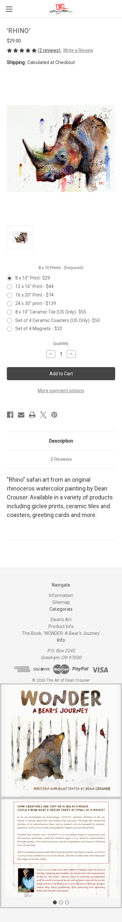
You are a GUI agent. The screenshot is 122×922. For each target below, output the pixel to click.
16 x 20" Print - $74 (34, 295)
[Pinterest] (54, 414)
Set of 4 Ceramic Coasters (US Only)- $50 (57, 320)
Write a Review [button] (78, 50)
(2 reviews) (49, 50)
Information (61, 595)
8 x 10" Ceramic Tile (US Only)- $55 (50, 312)
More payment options (61, 390)
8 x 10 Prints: (61, 267)
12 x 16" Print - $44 (34, 286)
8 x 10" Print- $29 (32, 278)
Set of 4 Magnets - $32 (38, 328)
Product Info (61, 626)
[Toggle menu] (9, 9)
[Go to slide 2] (61, 902)
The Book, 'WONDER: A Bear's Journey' (61, 633)
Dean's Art (61, 619)
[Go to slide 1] (55, 902)
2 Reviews (61, 459)
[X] (43, 414)
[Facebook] (10, 414)
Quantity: (61, 343)
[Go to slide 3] (67, 902)
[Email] (21, 414)
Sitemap (61, 602)
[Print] (32, 414)
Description (61, 441)
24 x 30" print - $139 (35, 303)
